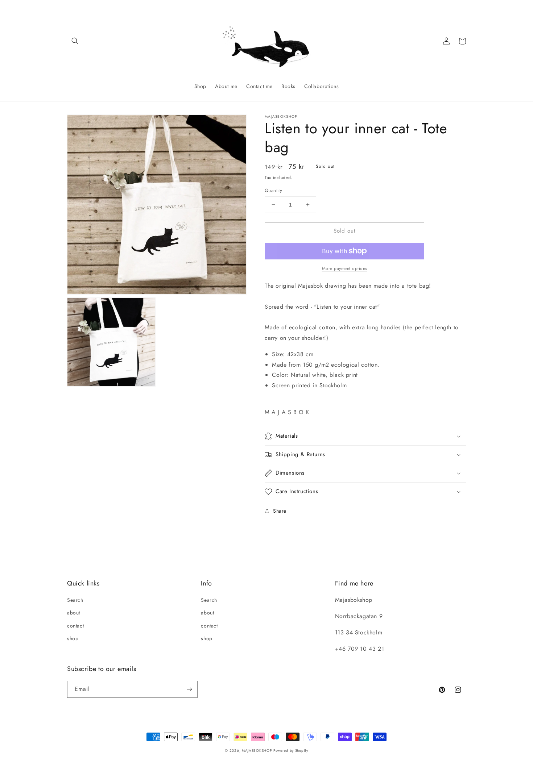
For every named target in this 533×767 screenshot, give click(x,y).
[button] (75, 41)
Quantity (273, 190)
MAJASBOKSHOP (257, 750)
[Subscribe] (189, 689)
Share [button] (279, 510)
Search (75, 600)
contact (75, 625)
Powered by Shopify (290, 750)
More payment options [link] (344, 268)
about (73, 612)
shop (72, 638)
